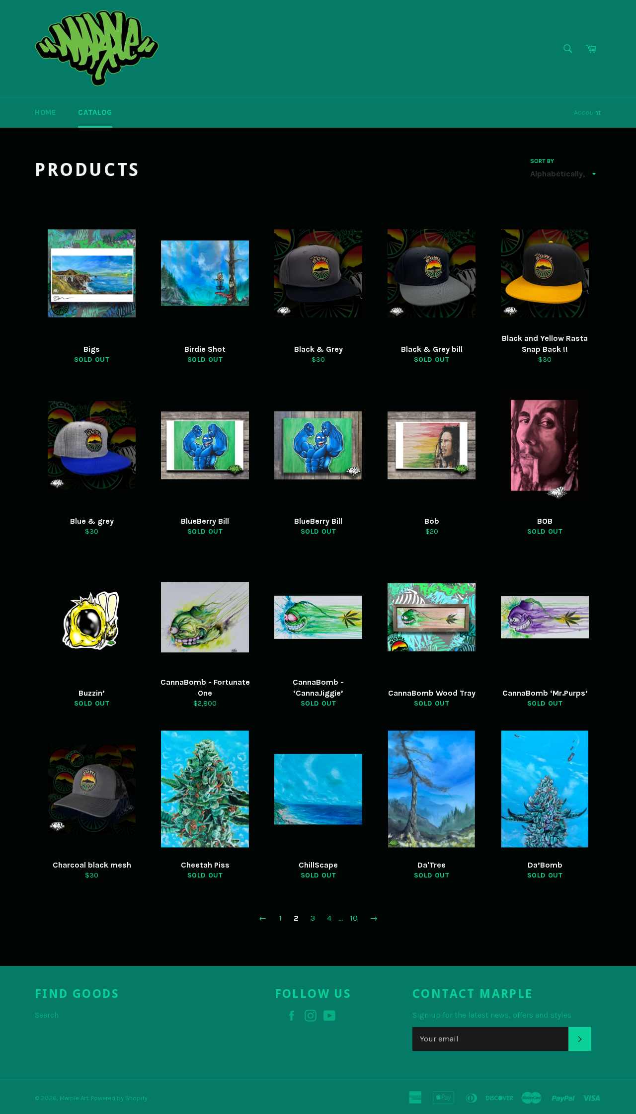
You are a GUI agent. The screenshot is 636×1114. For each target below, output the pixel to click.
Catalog (95, 112)
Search (47, 1015)
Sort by (542, 161)
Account (587, 112)
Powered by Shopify (119, 1098)
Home (45, 112)
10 (354, 918)
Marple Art (74, 1098)
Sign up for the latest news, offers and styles (491, 1015)
